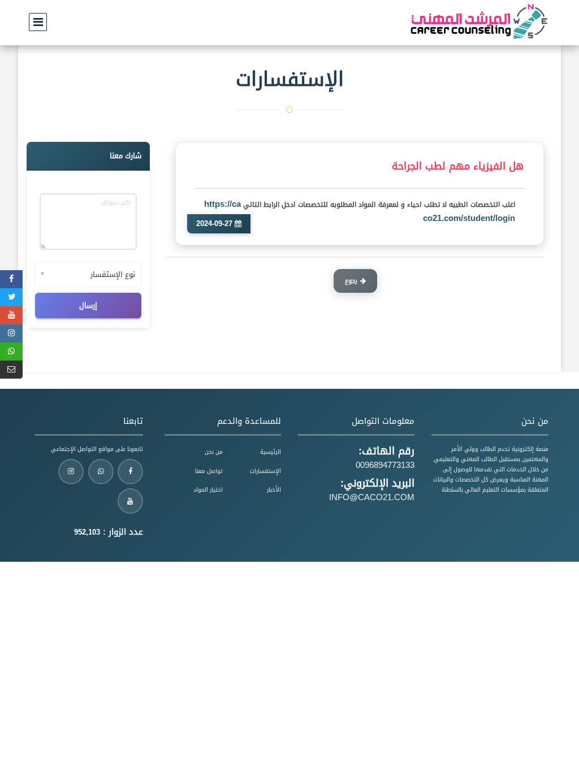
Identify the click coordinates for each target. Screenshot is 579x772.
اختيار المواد (208, 489)
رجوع (351, 281)
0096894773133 (385, 465)
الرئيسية (270, 451)
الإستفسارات (265, 471)
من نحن (214, 451)
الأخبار (274, 489)
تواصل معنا (209, 471)
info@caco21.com (371, 497)
